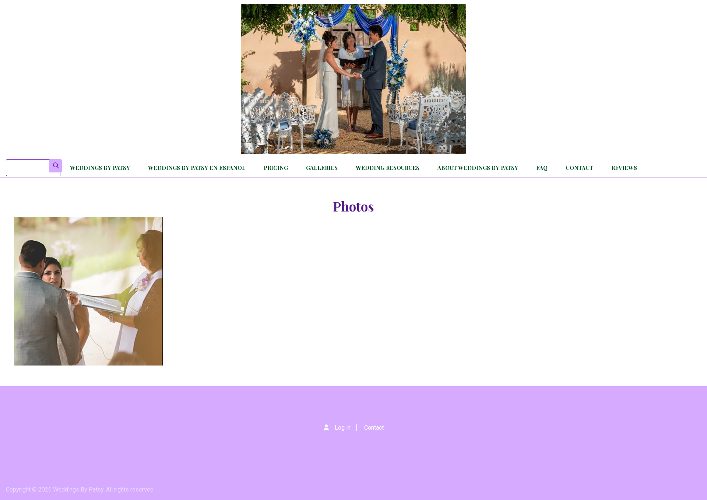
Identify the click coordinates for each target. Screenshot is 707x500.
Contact (579, 167)
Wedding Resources (387, 167)
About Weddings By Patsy (477, 167)
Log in (343, 427)
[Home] (353, 79)
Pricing (276, 167)
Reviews (624, 167)
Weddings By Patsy (100, 167)
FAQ (542, 167)
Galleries (322, 167)
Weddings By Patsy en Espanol (197, 167)
